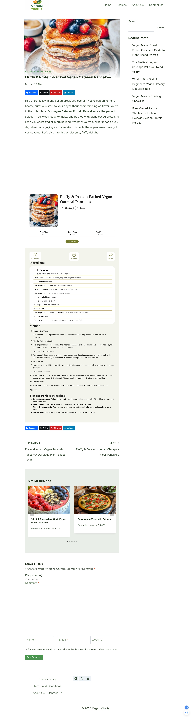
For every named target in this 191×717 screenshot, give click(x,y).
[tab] (67, 541)
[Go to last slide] (32, 513)
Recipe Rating (33, 575)
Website (97, 639)
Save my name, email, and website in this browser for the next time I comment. (72, 649)
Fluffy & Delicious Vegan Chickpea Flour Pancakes (97, 449)
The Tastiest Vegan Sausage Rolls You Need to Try (147, 67)
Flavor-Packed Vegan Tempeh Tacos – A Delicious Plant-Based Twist (45, 452)
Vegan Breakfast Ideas (38, 72)
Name (31, 639)
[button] (111, 270)
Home (107, 5)
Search (132, 21)
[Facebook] (75, 678)
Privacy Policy (47, 679)
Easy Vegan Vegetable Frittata (94, 519)
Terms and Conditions (47, 686)
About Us (138, 5)
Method (74, 259)
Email (63, 639)
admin (37, 528)
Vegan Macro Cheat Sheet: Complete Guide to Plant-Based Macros (148, 50)
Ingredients (35, 259)
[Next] (112, 513)
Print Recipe (67, 208)
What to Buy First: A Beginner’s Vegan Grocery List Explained (148, 84)
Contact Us (156, 5)
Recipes (122, 5)
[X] (82, 678)
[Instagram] (88, 678)
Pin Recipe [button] (80, 208)
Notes (110, 259)
